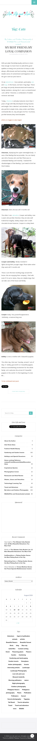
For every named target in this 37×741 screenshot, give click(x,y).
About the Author (10, 441)
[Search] (31, 413)
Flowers (28, 652)
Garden (13, 655)
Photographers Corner (11, 471)
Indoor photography (14, 664)
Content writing (23, 648)
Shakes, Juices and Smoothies (14, 479)
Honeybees (25, 661)
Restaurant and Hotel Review (13, 475)
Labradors (15, 215)
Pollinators (14, 696)
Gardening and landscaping (18, 658)
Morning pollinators (15, 680)
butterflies (12, 648)
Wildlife (21, 708)
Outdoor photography (18, 686)
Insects (26, 664)
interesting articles (13, 667)
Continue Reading (18, 391)
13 (18, 610)
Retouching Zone (10, 561)
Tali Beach (11, 702)
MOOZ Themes (14, 738)
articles (22, 639)
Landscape (26, 667)
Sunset (23, 696)
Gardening (22, 655)
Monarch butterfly (18, 677)
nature (26, 680)
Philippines (26, 689)
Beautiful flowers (11, 642)
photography (10, 693)
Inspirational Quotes (11, 468)
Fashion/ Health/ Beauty (12, 448)
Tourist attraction (23, 702)
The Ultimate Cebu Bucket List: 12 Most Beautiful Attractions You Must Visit (17, 543)
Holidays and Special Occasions (14, 456)
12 (14, 610)
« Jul (17, 623)
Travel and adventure (22, 705)
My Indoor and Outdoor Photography (18, 39)
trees (14, 708)
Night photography (18, 683)
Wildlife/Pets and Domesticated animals (17, 494)
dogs (5, 85)
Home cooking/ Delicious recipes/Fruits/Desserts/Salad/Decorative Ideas (17, 462)
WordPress (30, 738)
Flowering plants (17, 652)
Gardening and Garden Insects (14, 452)
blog (17, 645)
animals (14, 639)
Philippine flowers (13, 689)
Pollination (27, 693)
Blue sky (24, 645)
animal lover (9, 82)
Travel (10, 705)
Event (8, 652)
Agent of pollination (23, 636)
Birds (11, 645)
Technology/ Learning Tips (13, 483)
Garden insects (13, 661)
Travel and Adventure (11, 487)
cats (32, 82)
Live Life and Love (19, 674)
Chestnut (9, 101)
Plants (19, 693)
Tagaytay (27, 699)
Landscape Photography (18, 671)
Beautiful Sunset (25, 642)
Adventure (10, 636)
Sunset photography (14, 699)
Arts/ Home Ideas (9, 445)
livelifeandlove (15, 54)
